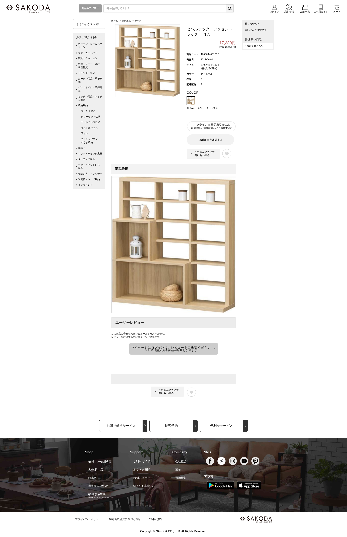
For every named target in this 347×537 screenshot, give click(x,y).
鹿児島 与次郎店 (98, 486)
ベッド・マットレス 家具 (90, 166)
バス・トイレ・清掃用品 (90, 89)
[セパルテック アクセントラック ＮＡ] (147, 60)
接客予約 (171, 425)
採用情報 (181, 477)
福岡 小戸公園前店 (99, 461)
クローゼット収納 (90, 116)
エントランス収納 (90, 122)
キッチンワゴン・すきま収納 (90, 141)
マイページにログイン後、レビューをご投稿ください (171, 349)
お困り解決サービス (121, 425)
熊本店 (92, 477)
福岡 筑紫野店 (97, 494)
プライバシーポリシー (88, 519)
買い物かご (252, 23)
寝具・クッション (87, 58)
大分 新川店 (95, 469)
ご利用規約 (155, 519)
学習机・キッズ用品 (89, 179)
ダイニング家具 (86, 159)
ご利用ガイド (141, 461)
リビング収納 (88, 111)
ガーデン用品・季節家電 (90, 80)
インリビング (85, 184)
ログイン (142, 337)
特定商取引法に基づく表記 (125, 519)
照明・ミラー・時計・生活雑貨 (90, 66)
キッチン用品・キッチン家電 (90, 98)
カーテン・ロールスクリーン (90, 45)
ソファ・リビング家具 (90, 153)
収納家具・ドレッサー (90, 173)
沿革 (178, 469)
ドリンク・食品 (86, 73)
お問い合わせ (141, 477)
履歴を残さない (255, 45)
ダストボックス (89, 128)
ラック (84, 133)
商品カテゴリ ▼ (90, 8)
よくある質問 (141, 469)
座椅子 (81, 148)
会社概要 (181, 461)
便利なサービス (221, 425)
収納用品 (83, 105)
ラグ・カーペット (87, 52)
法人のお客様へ (143, 486)
